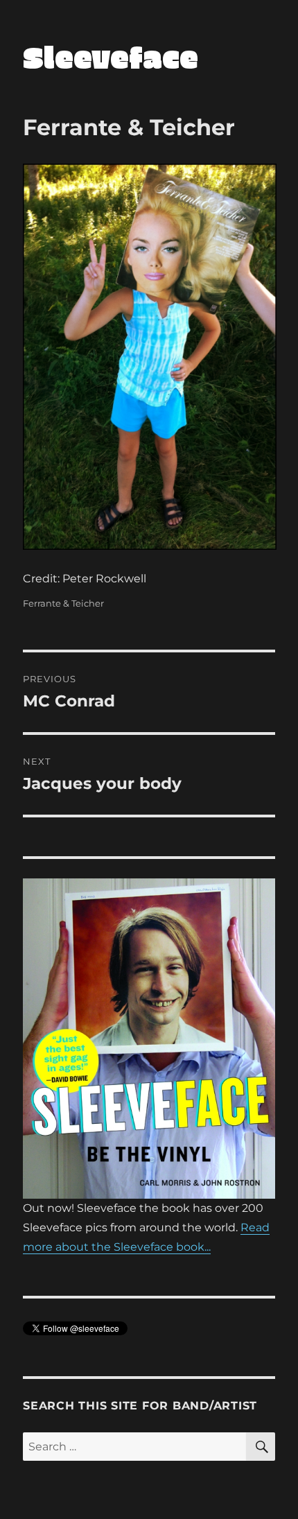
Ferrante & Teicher (63, 603)
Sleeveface (110, 56)
